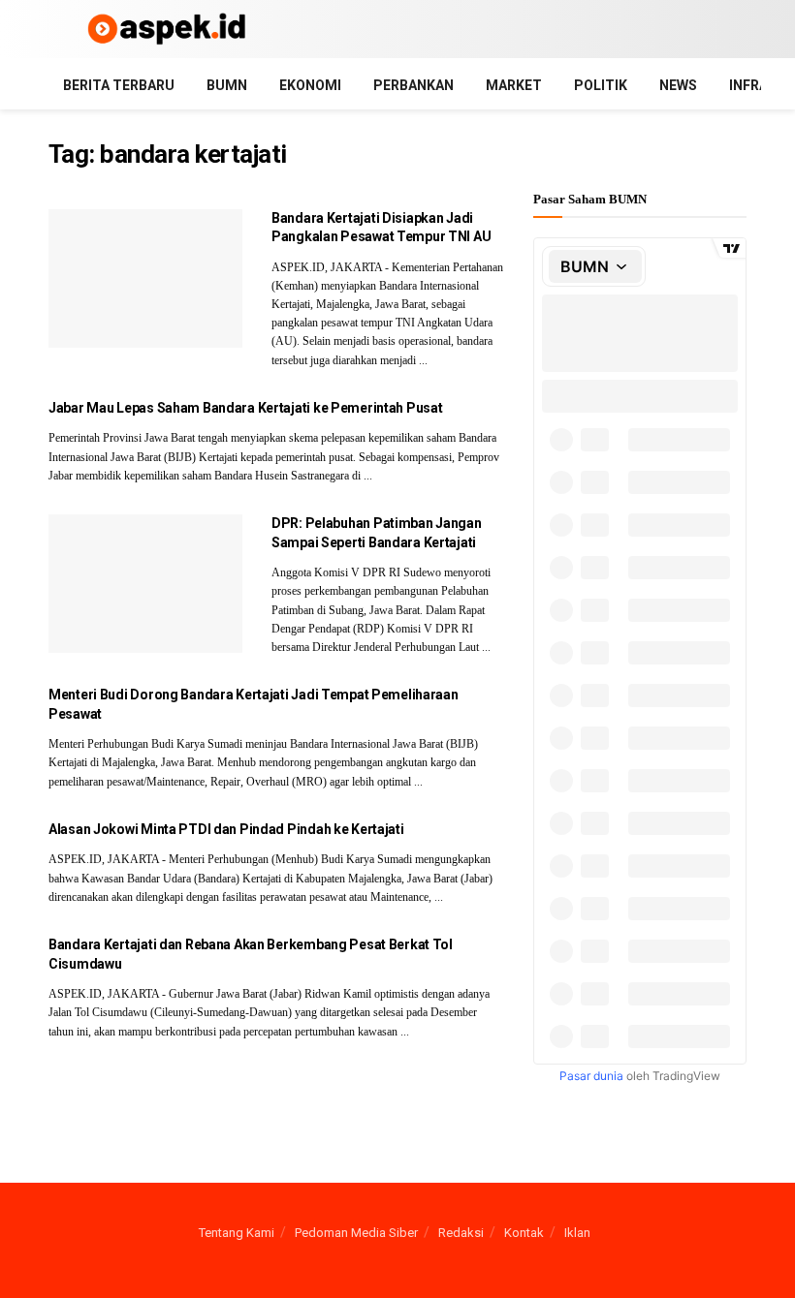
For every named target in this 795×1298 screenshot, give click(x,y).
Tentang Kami (236, 1232)
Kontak (524, 1232)
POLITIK (600, 85)
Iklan (577, 1232)
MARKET (514, 85)
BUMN (227, 85)
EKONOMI (310, 85)
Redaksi (461, 1232)
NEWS (678, 85)
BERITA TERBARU (119, 85)
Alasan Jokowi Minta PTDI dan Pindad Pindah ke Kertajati (226, 829)
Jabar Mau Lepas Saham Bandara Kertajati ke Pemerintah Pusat (245, 408)
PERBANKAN (413, 85)
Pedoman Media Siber (356, 1232)
